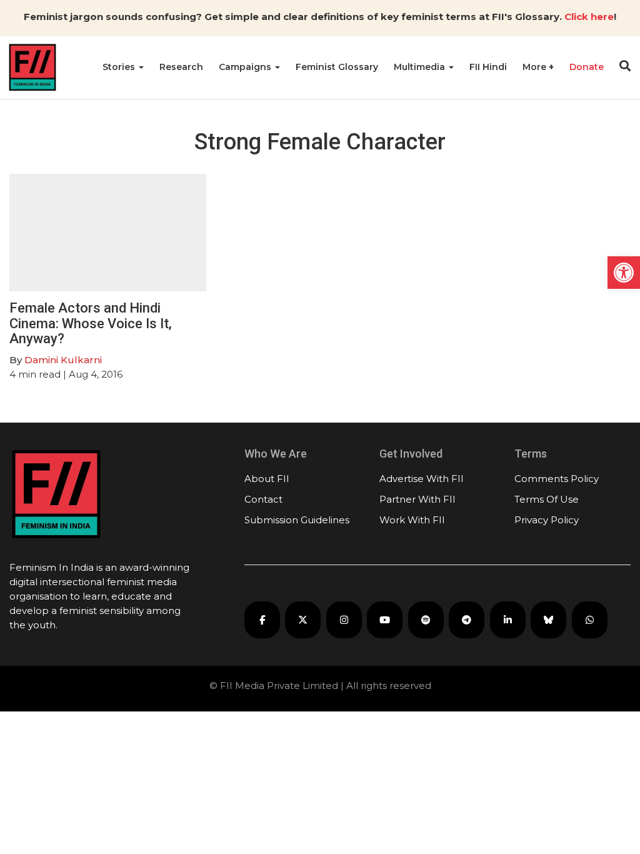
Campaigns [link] (246, 67)
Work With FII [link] (412, 520)
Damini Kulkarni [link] (63, 360)
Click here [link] (589, 17)
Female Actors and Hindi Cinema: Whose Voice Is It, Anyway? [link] (90, 323)
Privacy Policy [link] (546, 520)
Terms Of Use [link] (546, 499)
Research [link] (181, 67)
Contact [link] (263, 499)
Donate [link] (586, 67)
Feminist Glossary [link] (337, 67)
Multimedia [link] (421, 67)
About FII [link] (266, 479)
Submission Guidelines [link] (296, 520)
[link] (624, 272)
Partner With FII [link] (417, 499)
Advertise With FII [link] (421, 479)
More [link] (535, 67)
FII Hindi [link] (488, 67)
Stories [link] (120, 67)
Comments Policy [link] (556, 479)
